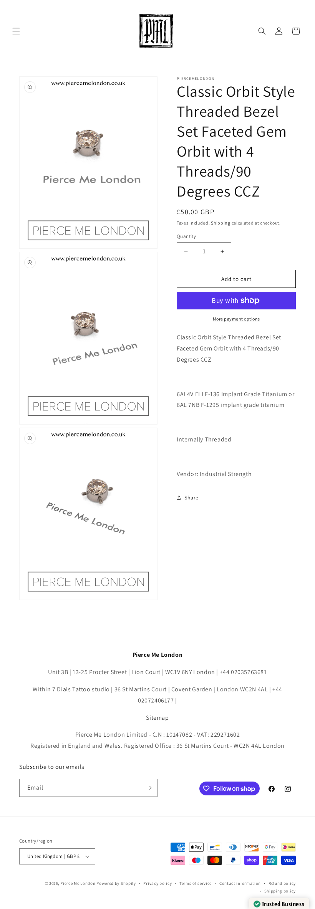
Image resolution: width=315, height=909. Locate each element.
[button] (16, 31)
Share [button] (191, 497)
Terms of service (195, 883)
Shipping (220, 223)
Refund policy (282, 883)
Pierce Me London (77, 883)
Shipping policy (280, 891)
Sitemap (157, 718)
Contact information (240, 883)
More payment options (236, 319)
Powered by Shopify (116, 883)
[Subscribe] (148, 788)
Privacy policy (157, 883)
